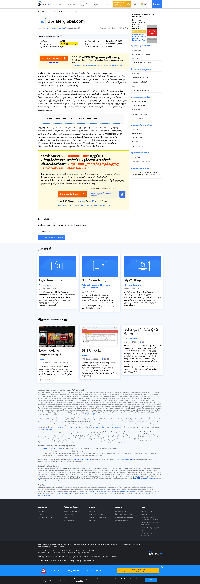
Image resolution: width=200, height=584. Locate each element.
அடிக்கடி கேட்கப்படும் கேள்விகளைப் (93, 414)
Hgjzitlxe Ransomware (139, 114)
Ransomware (45, 285)
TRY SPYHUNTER (138, 571)
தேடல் (134, 4)
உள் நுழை (158, 4)
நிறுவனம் (106, 5)
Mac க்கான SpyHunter (96, 514)
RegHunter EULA (146, 514)
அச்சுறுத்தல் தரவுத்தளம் (71, 511)
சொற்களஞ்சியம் (69, 520)
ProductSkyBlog (137, 146)
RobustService (137, 138)
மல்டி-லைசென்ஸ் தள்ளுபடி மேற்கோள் (101, 194)
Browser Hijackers (58, 28)
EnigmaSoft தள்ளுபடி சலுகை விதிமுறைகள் (150, 529)
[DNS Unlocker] (100, 336)
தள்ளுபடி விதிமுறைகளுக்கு (116, 427)
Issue (41, 359)
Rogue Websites (59, 12)
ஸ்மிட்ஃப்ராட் (136, 73)
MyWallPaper (134, 280)
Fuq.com (135, 58)
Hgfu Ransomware (53, 280)
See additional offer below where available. (86, 65)
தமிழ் (145, 4)
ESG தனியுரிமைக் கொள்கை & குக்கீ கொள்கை (150, 523)
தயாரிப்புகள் (71, 5)
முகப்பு (60, 5)
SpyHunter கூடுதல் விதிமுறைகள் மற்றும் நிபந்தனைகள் (114, 544)
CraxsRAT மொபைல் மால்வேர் (141, 62)
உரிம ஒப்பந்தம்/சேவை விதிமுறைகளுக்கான (67, 427)
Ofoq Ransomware (138, 106)
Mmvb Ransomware (139, 101)
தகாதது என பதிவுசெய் (122, 520)
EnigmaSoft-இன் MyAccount (123, 459)
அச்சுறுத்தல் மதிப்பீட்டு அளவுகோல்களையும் (90, 493)
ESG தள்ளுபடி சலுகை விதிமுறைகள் (147, 534)
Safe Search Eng (94, 280)
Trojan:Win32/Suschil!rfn (140, 78)
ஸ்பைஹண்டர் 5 (94, 511)
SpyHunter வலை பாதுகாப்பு (97, 517)
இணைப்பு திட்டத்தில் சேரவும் (123, 514)
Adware (85, 355)
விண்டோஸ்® (80, 201)
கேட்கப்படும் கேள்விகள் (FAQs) (65, 493)
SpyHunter (41, 511)
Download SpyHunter (69, 194)
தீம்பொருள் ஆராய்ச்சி (83, 4)
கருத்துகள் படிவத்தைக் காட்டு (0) (51, 237)
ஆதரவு (96, 5)
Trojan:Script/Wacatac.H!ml (141, 90)
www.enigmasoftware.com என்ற (52, 448)
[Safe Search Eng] (100, 266)
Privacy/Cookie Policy (115, 65)
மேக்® (92, 201)
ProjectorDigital (137, 133)
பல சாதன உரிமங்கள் (119, 4)
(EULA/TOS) (136, 478)
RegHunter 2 (42, 514)
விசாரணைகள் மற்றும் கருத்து (124, 517)
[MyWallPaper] (142, 266)
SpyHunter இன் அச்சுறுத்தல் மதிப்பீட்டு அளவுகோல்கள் (79, 544)
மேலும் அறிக (79, 581)
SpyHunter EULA (146, 511)
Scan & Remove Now (51, 58)
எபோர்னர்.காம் (136, 50)
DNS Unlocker (92, 350)
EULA (103, 65)
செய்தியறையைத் (120, 511)
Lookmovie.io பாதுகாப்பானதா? (142, 161)
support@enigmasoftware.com (82, 459)
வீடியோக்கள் (67, 517)
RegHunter (92, 520)
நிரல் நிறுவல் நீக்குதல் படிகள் (52, 544)
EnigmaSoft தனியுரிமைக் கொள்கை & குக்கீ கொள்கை (149, 518)
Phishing (128, 338)
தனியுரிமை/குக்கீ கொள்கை (96, 427)
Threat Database (44, 12)
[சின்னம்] (44, 4)
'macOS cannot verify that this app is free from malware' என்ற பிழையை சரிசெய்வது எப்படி (146, 174)
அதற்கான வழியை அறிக (45, 429)
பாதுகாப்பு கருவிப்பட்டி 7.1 (140, 82)
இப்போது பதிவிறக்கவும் (138, 31)
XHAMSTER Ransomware (141, 54)
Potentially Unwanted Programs (96, 285)
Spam (136, 338)
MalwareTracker (69, 514)
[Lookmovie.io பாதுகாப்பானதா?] (57, 336)
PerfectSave (136, 142)
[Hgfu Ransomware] (57, 266)
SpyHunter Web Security (46, 517)
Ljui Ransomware (138, 118)
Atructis (134, 86)
